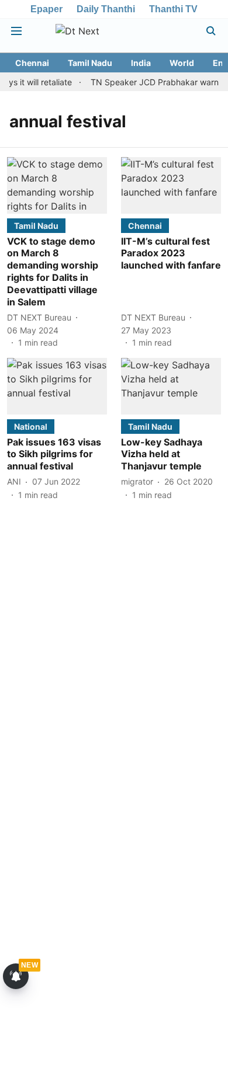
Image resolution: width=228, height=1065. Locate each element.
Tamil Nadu (90, 63)
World (182, 63)
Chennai (32, 63)
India (141, 63)
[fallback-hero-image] (57, 185)
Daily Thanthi (106, 9)
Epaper (46, 9)
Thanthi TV (173, 9)
